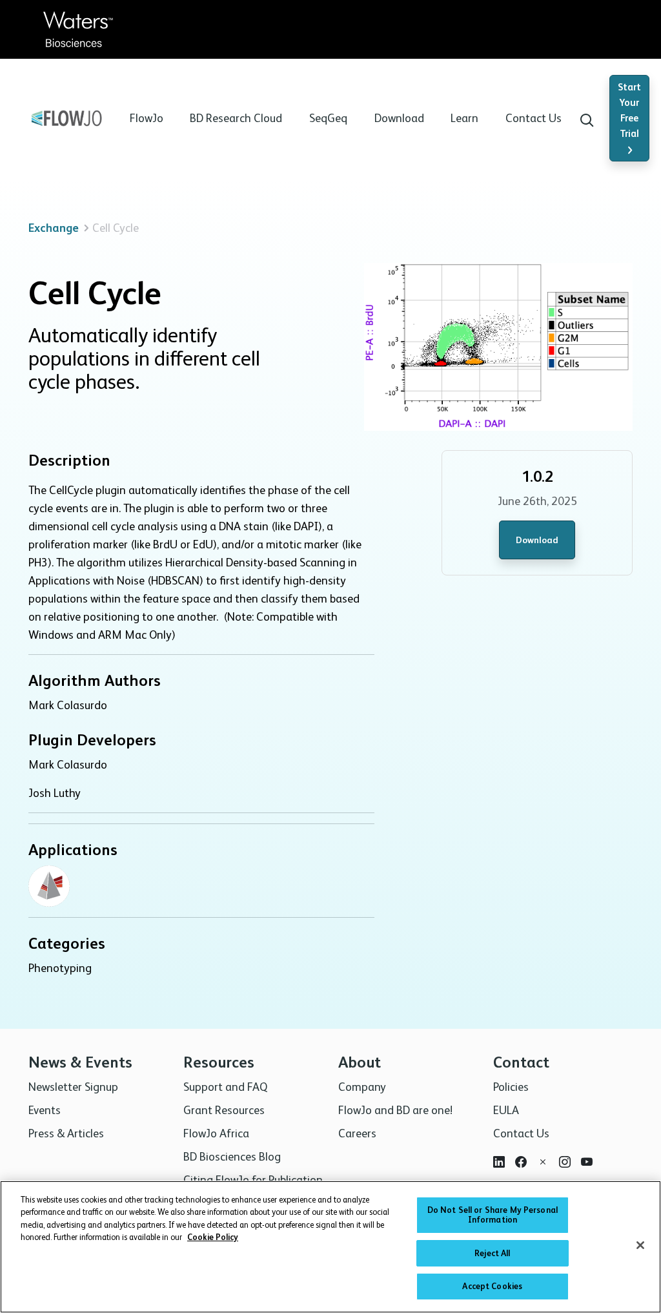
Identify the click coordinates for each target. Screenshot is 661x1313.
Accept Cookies (492, 1286)
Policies (511, 1086)
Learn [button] (464, 118)
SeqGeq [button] (328, 118)
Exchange (53, 227)
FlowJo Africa (216, 1133)
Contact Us (521, 1133)
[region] (330, 1247)
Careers (357, 1133)
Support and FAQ (225, 1086)
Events (44, 1110)
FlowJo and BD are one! (395, 1110)
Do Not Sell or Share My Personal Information (492, 1215)
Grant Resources (224, 1110)
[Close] (640, 1245)
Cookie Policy (212, 1237)
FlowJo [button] (146, 118)
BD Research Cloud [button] (236, 118)
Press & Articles (66, 1133)
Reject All (492, 1253)
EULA (506, 1110)
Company (362, 1086)
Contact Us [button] (533, 118)
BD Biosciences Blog (232, 1156)
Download (537, 540)
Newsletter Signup (73, 1086)
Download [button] (399, 118)
